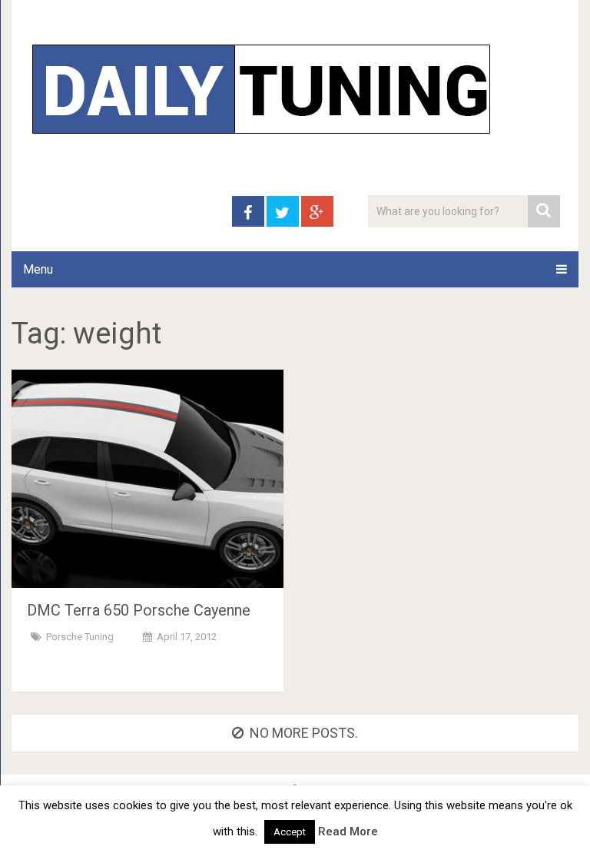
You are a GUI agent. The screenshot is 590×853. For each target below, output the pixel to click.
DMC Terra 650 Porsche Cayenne (138, 610)
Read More (348, 831)
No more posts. (304, 733)
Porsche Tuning (80, 636)
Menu (38, 269)
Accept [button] (289, 832)
